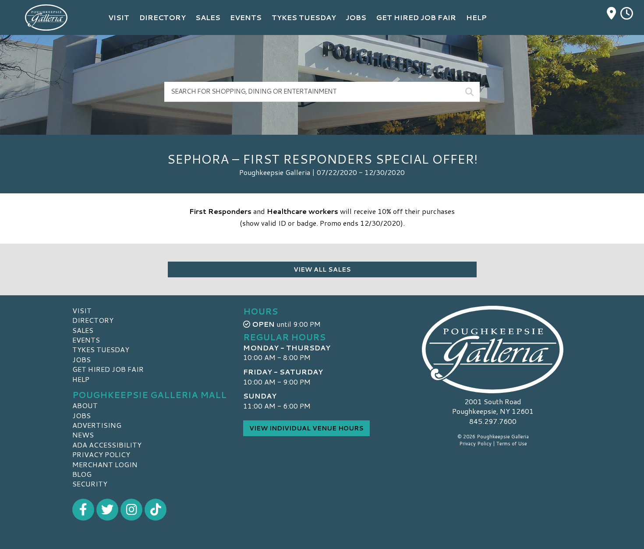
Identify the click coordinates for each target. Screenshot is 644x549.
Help (80, 379)
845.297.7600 (493, 421)
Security (89, 484)
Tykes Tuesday (100, 349)
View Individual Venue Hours (306, 428)
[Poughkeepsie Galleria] (493, 349)
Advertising (96, 425)
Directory (92, 320)
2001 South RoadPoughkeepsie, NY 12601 (493, 406)
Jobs (81, 359)
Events (86, 340)
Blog (82, 474)
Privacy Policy (101, 454)
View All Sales (322, 269)
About (85, 405)
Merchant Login (105, 464)
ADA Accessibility (107, 445)
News (83, 435)
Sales (82, 330)
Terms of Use (511, 443)
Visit (82, 310)
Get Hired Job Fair (108, 369)
